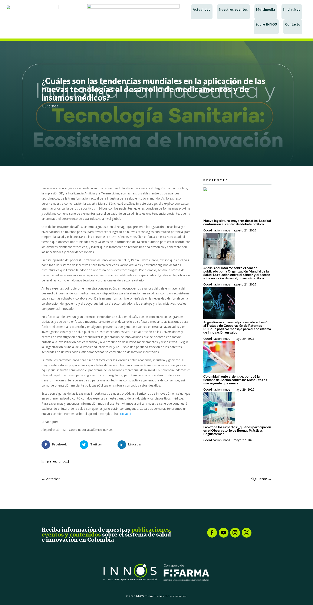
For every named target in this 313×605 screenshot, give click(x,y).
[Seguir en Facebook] (212, 533)
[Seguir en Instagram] (235, 533)
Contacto (292, 24)
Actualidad (202, 9)
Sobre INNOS (266, 24)
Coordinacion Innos (216, 230)
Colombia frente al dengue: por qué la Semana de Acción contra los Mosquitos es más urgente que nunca (235, 379)
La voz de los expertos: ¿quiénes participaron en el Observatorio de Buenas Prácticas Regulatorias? (237, 430)
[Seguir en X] (246, 533)
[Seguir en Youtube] (223, 533)
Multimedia (265, 9)
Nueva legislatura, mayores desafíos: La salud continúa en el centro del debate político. (237, 222)
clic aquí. (125, 414)
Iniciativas (291, 9)
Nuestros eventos (233, 9)
